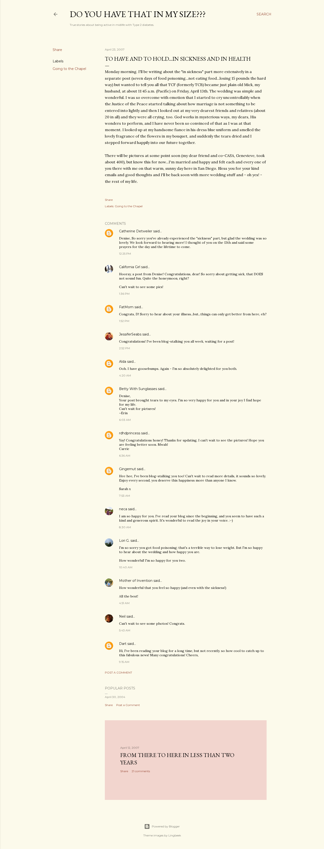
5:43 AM (124, 630)
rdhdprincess (129, 433)
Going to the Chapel (69, 69)
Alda (122, 361)
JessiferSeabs (130, 334)
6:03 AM (125, 420)
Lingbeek (174, 835)
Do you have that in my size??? (138, 14)
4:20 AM (125, 375)
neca (123, 509)
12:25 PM (125, 253)
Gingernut (127, 469)
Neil (122, 616)
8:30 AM (125, 527)
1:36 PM (124, 293)
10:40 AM (125, 567)
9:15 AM (124, 662)
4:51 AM (124, 603)
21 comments (141, 771)
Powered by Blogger (166, 826)
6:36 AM (124, 455)
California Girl (129, 267)
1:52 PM (124, 321)
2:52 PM (124, 348)
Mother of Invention (136, 580)
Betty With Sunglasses (138, 389)
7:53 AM (124, 495)
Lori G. (124, 540)
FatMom (126, 307)
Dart (122, 644)
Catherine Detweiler (135, 231)
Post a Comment (118, 672)
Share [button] (57, 50)
